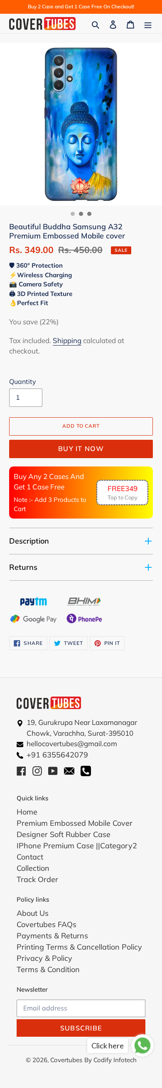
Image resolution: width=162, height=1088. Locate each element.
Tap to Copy (122, 492)
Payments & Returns (52, 935)
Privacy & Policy (44, 958)
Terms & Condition (48, 969)
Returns (23, 567)
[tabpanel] (81, 124)
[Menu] (148, 23)
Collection (33, 868)
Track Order (37, 879)
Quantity (22, 381)
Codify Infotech (115, 1060)
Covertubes (66, 1060)
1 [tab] (73, 214)
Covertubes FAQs (46, 924)
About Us (33, 913)
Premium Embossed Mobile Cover (75, 823)
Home (27, 812)
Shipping (67, 340)
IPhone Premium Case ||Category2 (77, 845)
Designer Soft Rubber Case (63, 834)
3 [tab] (89, 214)
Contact (30, 857)
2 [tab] (81, 214)
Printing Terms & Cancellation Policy (79, 947)
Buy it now (81, 448)
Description (29, 541)
